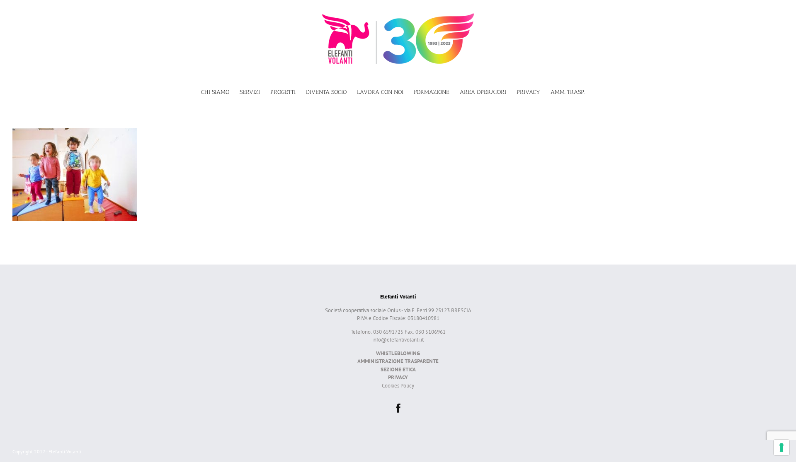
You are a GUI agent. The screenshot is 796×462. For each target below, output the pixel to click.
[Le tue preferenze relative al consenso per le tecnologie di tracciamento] (781, 447)
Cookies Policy (398, 385)
